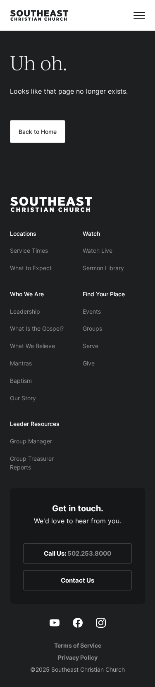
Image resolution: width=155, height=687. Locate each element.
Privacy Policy (78, 657)
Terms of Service (77, 645)
